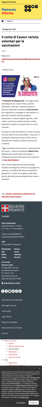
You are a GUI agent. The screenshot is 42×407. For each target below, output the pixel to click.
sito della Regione (11, 160)
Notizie (11, 343)
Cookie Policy (24, 397)
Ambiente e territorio (17, 365)
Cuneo (4, 257)
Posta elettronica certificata (12, 327)
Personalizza (21, 403)
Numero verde (7, 265)
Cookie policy (6, 311)
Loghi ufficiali (6, 316)
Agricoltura (13, 362)
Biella (4, 254)
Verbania (17, 254)
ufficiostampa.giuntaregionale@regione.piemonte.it (21, 60)
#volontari (6, 196)
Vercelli (17, 257)
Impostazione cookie (12, 283)
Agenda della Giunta (16, 346)
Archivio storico (14, 357)
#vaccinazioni (16, 196)
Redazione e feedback (9, 322)
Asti (3, 251)
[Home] (3, 21)
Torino (16, 251)
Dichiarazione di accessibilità (12, 300)
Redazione (13, 351)
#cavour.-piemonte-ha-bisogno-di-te (20, 193)
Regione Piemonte (9, 2)
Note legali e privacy (9, 305)
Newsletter (13, 354)
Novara (17, 249)
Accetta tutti (34, 403)
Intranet (5, 333)
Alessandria (6, 249)
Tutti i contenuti (10, 340)
